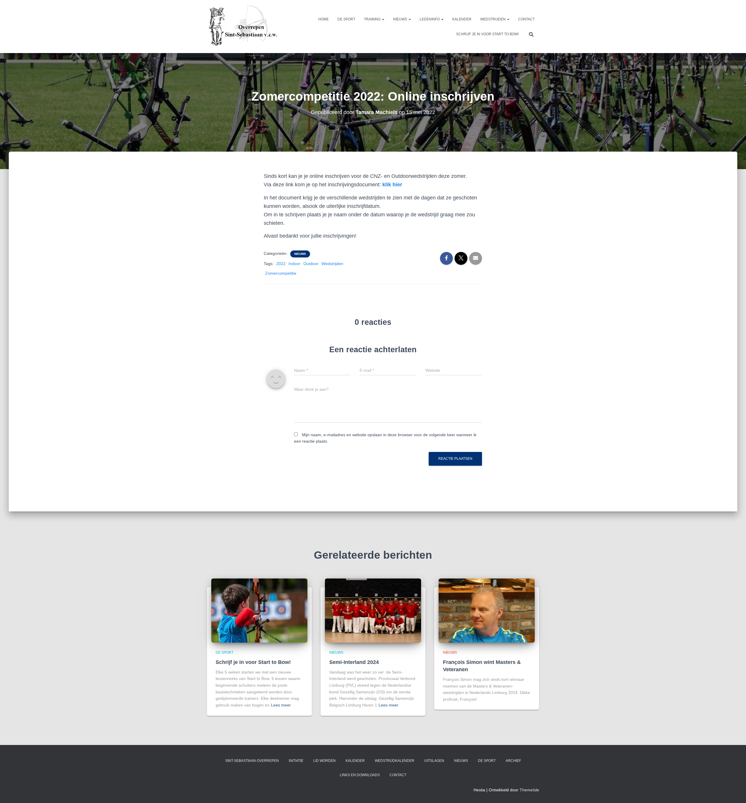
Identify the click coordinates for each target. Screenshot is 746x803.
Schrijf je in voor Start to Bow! (487, 34)
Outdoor (311, 263)
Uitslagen (434, 761)
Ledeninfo (430, 19)
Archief (513, 761)
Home (323, 19)
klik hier (392, 184)
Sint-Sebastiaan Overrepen (252, 761)
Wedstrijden (493, 19)
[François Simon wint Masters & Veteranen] (487, 610)
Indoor (294, 263)
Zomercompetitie (280, 273)
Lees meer (281, 705)
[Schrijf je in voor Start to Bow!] (259, 610)
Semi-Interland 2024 (354, 662)
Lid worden (324, 761)
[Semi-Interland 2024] (373, 610)
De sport (346, 19)
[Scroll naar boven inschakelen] (734, 791)
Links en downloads (360, 775)
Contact (526, 19)
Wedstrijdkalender (394, 761)
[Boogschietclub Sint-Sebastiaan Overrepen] (242, 26)
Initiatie (296, 761)
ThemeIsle (529, 790)
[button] (382, 19)
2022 (281, 263)
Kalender (461, 19)
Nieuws (400, 19)
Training (372, 19)
